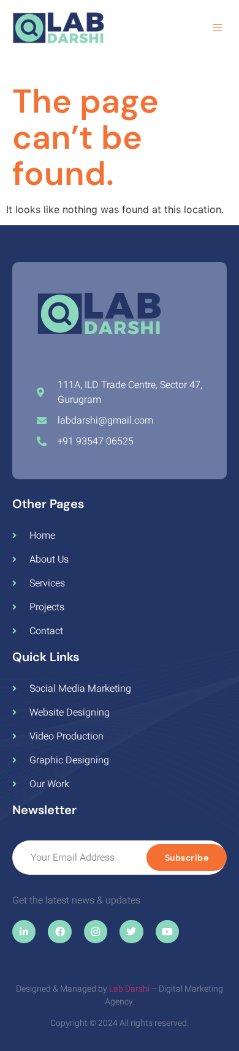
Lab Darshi (129, 988)
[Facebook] (59, 931)
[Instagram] (95, 931)
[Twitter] (131, 931)
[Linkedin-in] (24, 931)
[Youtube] (167, 931)
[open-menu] (219, 29)
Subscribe (187, 857)
